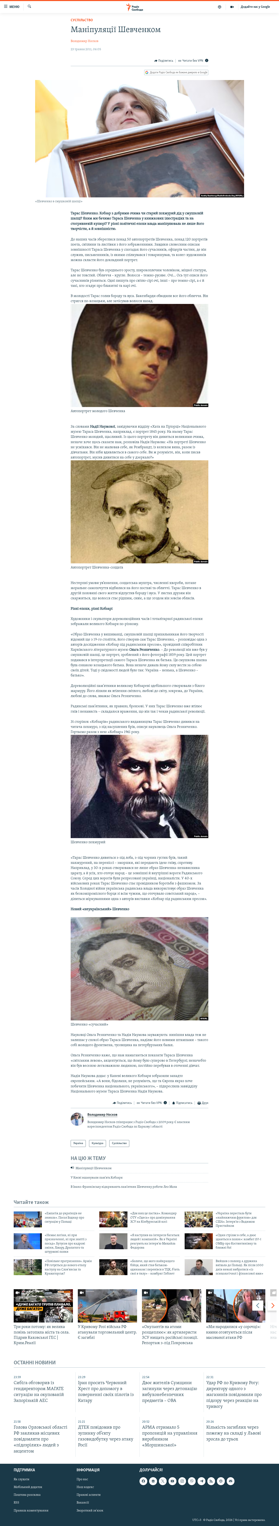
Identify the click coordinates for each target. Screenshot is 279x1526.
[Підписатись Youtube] (172, 1481)
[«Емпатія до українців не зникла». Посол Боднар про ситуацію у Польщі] (28, 1219)
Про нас (82, 1479)
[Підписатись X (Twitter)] (163, 1481)
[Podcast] (221, 1481)
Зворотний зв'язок (90, 1510)
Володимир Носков (84, 41)
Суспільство (82, 20)
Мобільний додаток (28, 1487)
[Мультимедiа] (232, 7)
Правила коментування (31, 1510)
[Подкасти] (219, 7)
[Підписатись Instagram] (182, 1481)
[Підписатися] (230, 1481)
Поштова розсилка (27, 1495)
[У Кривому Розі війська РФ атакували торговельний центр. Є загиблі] (107, 1305)
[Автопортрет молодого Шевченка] (139, 406)
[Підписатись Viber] (192, 1481)
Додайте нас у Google (255, 7)
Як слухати (21, 1479)
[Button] (163, 60)
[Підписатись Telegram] (201, 1481)
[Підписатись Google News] (153, 1481)
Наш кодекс (85, 1487)
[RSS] (211, 1481)
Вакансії (83, 1502)
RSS (16, 1502)
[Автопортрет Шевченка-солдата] (139, 562)
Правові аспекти (89, 1495)
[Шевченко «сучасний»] (139, 1019)
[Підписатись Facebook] (143, 1481)
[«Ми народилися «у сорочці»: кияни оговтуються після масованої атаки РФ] (235, 1305)
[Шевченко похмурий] (139, 837)
